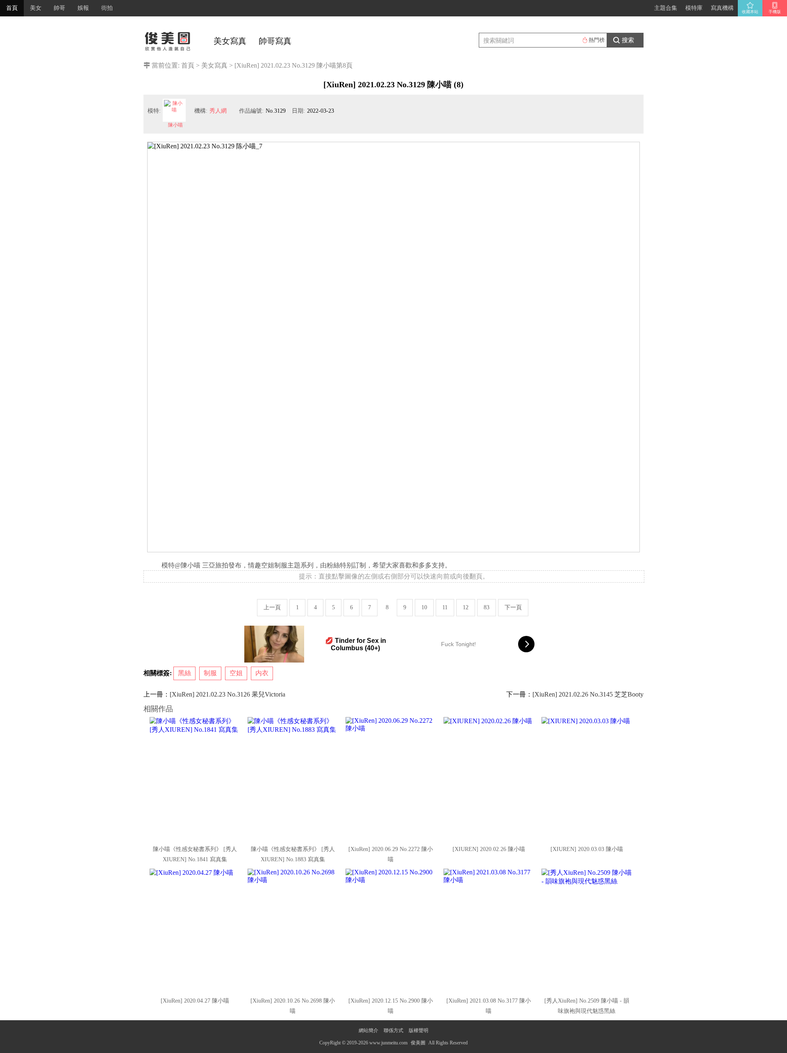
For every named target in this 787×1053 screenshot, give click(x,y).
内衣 (261, 672)
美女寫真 (230, 40)
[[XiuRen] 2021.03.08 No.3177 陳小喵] (489, 930)
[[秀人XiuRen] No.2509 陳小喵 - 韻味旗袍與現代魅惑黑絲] (587, 930)
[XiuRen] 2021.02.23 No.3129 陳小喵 (285, 65)
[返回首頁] (168, 38)
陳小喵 (175, 125)
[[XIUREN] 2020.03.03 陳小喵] (587, 778)
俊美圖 (418, 1043)
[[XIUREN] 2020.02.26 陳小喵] (489, 778)
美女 (35, 8)
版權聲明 (418, 1030)
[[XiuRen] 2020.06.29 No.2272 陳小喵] (391, 778)
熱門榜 (597, 40)
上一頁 (272, 607)
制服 (210, 672)
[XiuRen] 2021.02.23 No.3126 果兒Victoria (227, 694)
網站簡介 (368, 1030)
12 (466, 607)
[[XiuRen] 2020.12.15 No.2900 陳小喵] (391, 930)
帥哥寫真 (275, 40)
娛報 (83, 8)
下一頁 (513, 607)
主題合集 (665, 8)
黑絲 (184, 672)
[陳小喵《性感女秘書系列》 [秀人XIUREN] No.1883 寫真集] (293, 778)
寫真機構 (722, 8)
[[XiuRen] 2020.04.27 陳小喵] (195, 930)
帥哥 (59, 8)
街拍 (107, 8)
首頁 (12, 8)
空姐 (236, 672)
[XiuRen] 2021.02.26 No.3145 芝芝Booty (588, 694)
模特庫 (694, 8)
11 (445, 607)
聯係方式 (393, 1030)
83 (486, 607)
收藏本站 (750, 11)
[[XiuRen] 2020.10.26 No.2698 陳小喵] (293, 930)
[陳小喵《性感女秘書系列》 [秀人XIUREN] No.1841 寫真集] (195, 778)
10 (424, 607)
